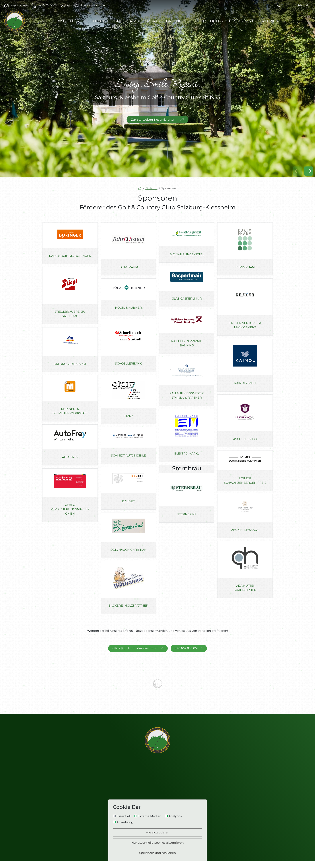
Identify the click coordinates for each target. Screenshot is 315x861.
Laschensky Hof (245, 439)
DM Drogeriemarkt (70, 364)
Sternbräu (186, 514)
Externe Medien (149, 816)
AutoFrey (70, 457)
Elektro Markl (186, 453)
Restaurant (241, 21)
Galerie (267, 21)
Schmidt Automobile (128, 455)
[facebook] (226, 797)
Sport (151, 21)
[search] (279, 5)
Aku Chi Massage (245, 530)
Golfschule (207, 21)
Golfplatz (125, 21)
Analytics (175, 816)
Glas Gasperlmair (187, 298)
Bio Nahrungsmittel (187, 254)
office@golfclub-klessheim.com (135, 648)
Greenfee (176, 21)
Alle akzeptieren (157, 832)
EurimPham (245, 267)
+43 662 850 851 (186, 648)
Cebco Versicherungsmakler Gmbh (70, 509)
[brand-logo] (14, 21)
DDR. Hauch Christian (128, 550)
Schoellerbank (128, 363)
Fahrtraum (128, 267)
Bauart (128, 501)
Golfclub (95, 21)
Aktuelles (68, 21)
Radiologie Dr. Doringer (70, 256)
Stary (128, 416)
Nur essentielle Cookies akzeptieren (157, 842)
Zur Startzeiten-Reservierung (152, 119)
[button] (308, 171)
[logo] (157, 740)
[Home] (140, 188)
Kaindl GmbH (245, 383)
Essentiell (123, 816)
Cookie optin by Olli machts (191, 860)
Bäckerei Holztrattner (128, 605)
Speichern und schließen (157, 853)
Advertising (124, 822)
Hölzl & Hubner (128, 307)
